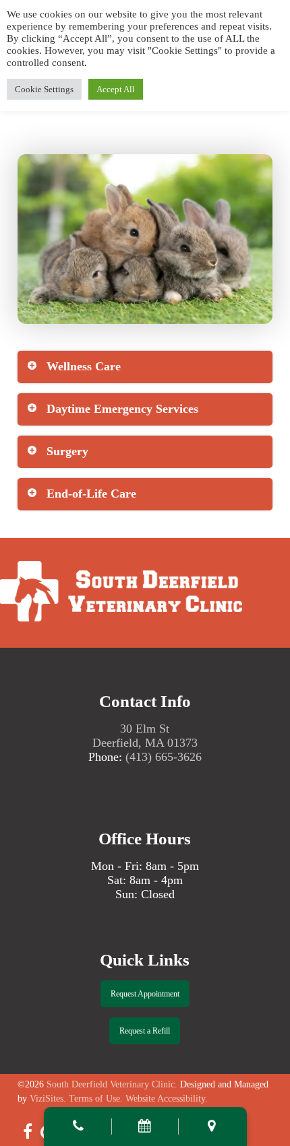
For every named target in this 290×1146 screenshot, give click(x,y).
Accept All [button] (115, 89)
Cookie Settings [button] (44, 89)
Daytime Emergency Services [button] (122, 408)
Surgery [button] (67, 451)
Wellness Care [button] (84, 366)
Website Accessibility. (166, 1098)
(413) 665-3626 (163, 757)
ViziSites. (48, 1098)
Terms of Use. (96, 1098)
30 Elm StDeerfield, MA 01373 (145, 735)
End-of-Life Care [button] (91, 493)
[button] (145, 993)
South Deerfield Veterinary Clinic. (112, 1084)
